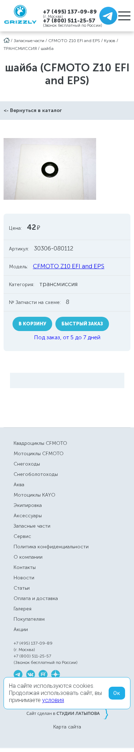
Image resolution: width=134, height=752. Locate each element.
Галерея (22, 609)
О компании (28, 557)
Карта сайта (67, 727)
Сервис (22, 536)
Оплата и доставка (36, 598)
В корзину (32, 323)
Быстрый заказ (82, 323)
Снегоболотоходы (36, 474)
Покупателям (29, 619)
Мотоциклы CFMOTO (39, 454)
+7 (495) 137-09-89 (70, 12)
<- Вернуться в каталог (33, 110)
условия (53, 700)
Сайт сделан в (67, 713)
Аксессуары (28, 516)
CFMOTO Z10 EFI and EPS (74, 41)
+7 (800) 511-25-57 (69, 20)
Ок (116, 693)
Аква (19, 485)
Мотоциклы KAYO (34, 495)
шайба (47, 48)
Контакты (25, 567)
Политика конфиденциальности (51, 547)
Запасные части (29, 41)
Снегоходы (27, 464)
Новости (24, 578)
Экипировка (28, 505)
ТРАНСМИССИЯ (20, 48)
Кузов (109, 41)
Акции (21, 629)
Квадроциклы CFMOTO (40, 443)
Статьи (22, 588)
